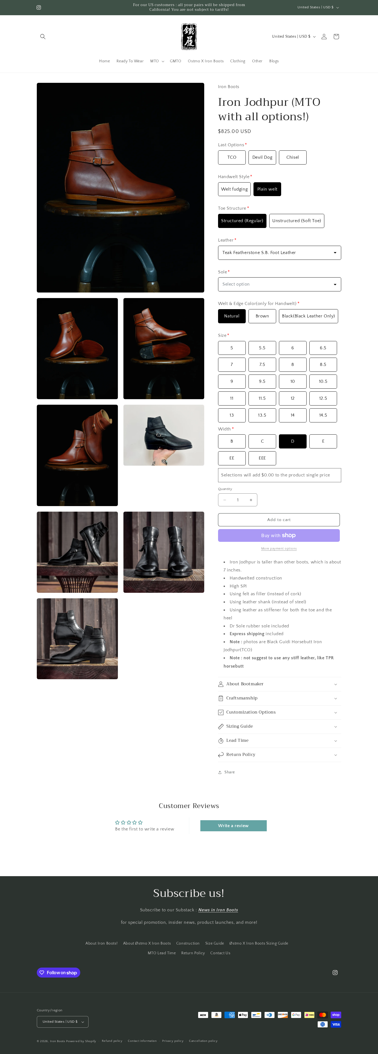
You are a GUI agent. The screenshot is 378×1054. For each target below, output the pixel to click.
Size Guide (214, 943)
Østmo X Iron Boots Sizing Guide (258, 943)
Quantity (225, 489)
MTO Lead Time (162, 953)
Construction (188, 943)
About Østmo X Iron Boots (147, 943)
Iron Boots (57, 1041)
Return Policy (193, 953)
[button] (43, 36)
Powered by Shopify (81, 1041)
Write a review (233, 825)
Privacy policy (172, 1041)
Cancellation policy (203, 1041)
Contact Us (220, 953)
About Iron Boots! (102, 943)
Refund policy (112, 1041)
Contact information (142, 1041)
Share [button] (229, 772)
